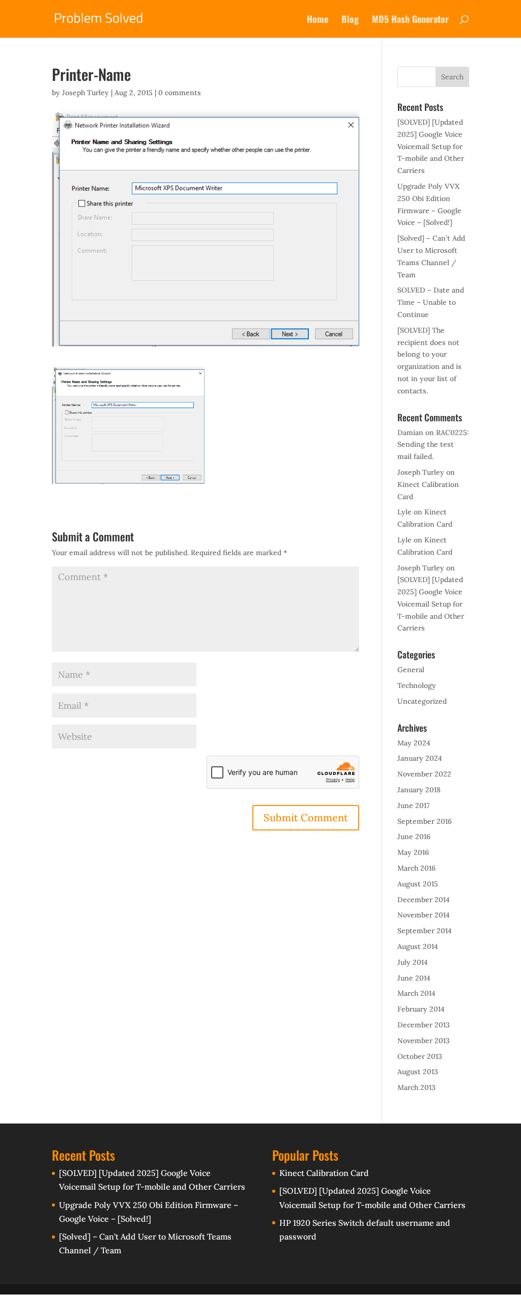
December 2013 (423, 1024)
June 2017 (413, 805)
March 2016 (416, 868)
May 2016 (413, 852)
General (410, 669)
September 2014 (424, 930)
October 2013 (419, 1056)
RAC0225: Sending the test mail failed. (433, 445)
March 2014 (416, 993)
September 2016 (424, 821)
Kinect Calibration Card (324, 1173)
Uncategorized (422, 701)
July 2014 (412, 962)
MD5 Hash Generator (410, 20)
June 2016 (413, 836)
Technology (416, 685)
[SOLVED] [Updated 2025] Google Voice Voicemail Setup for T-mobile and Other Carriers (430, 146)
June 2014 (413, 978)
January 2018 (419, 789)
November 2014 (423, 914)
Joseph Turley (85, 92)
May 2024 (413, 742)
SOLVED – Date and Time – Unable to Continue (430, 302)
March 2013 (416, 1087)
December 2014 (423, 899)
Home (317, 20)
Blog (350, 20)
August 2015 (417, 883)
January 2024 (419, 758)
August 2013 (417, 1071)
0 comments (179, 92)
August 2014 (417, 946)
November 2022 (424, 774)
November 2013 (423, 1040)
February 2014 (421, 1009)
